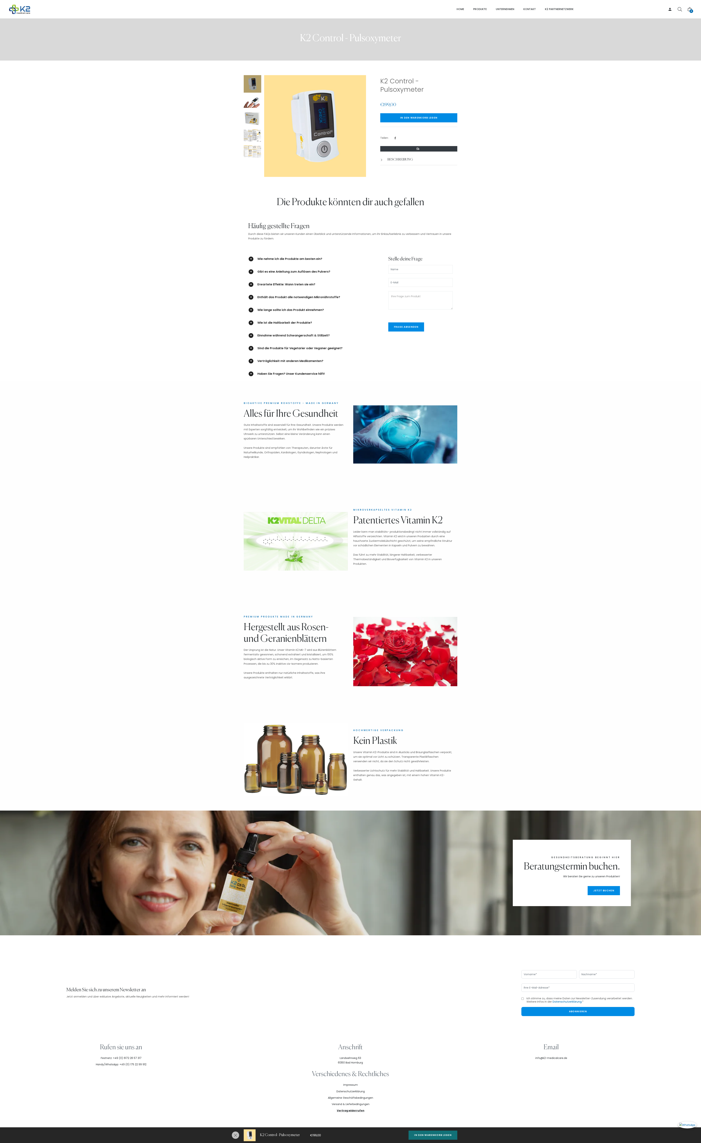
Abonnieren (578, 1011)
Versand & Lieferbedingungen (350, 1104)
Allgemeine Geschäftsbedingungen (350, 1098)
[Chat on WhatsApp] (687, 1124)
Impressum (350, 1085)
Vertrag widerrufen (350, 1110)
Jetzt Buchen (603, 890)
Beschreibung (400, 159)
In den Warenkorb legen (433, 1135)
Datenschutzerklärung (567, 1001)
